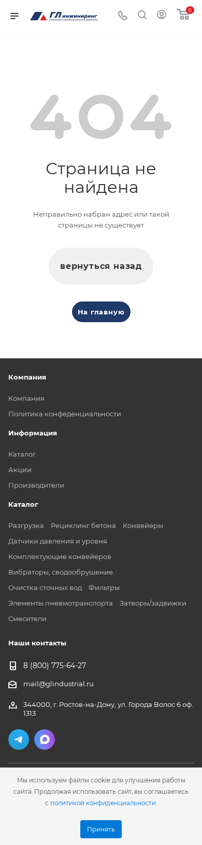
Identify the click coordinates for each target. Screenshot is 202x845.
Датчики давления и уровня (57, 541)
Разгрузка (26, 525)
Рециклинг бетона (83, 525)
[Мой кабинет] (161, 16)
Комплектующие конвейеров (59, 556)
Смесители (27, 618)
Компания (26, 398)
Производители (36, 485)
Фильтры (104, 587)
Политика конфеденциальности (64, 414)
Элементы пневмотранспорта (60, 603)
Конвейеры (143, 525)
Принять (101, 829)
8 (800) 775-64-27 (54, 666)
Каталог (22, 454)
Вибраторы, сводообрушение (60, 572)
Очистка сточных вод (45, 587)
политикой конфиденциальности (103, 803)
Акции (20, 469)
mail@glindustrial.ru (58, 684)
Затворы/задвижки (153, 603)
